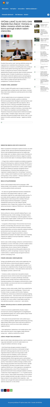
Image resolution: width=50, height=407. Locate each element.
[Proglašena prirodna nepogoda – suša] (36, 26)
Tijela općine (5, 8)
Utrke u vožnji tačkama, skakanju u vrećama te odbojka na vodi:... (44, 39)
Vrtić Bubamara (19, 14)
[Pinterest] (8, 36)
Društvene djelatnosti (31, 8)
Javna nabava (21, 8)
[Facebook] (2, 36)
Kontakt (26, 14)
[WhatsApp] (11, 36)
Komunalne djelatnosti (7, 14)
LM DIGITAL (39, 402)
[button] (48, 14)
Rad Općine (13, 8)
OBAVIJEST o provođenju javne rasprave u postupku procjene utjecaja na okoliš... (44, 32)
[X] (5, 36)
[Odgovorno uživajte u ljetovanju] (36, 68)
